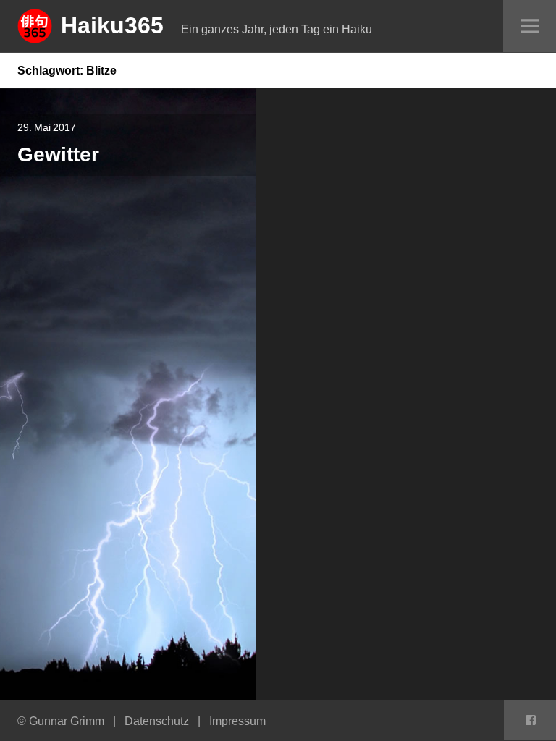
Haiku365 (112, 24)
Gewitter (58, 153)
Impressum (237, 720)
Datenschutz (157, 720)
